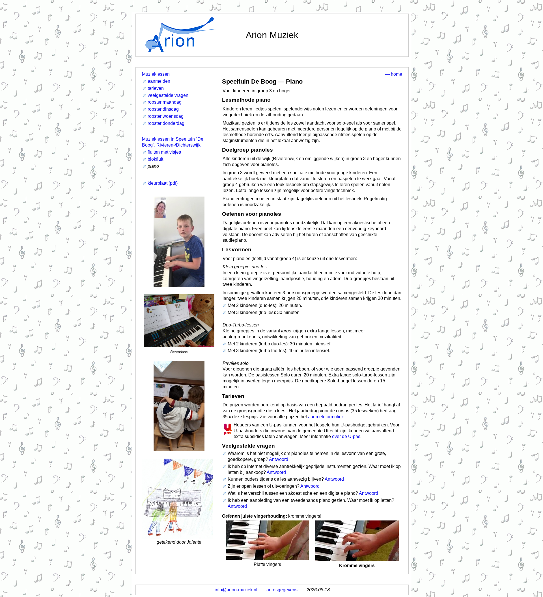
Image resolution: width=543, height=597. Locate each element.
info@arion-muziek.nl (236, 589)
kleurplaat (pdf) (163, 183)
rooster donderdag (166, 123)
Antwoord (278, 459)
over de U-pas (346, 436)
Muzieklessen (156, 74)
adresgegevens (282, 589)
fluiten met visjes (164, 152)
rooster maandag (165, 102)
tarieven (156, 88)
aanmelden (159, 81)
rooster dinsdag (163, 109)
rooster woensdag (166, 116)
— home (393, 74)
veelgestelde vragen (168, 95)
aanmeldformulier (325, 416)
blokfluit (155, 159)
